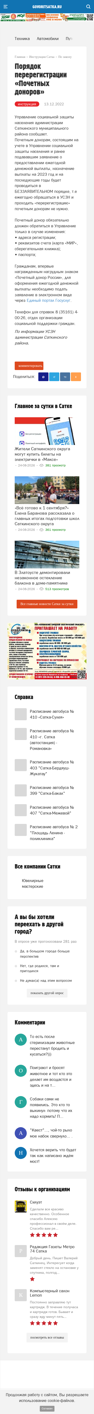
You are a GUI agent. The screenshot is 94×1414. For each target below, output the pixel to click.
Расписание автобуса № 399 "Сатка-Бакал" (52, 790)
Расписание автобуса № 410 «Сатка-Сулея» (52, 714)
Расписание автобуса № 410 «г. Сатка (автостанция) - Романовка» (52, 739)
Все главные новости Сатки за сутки (47, 604)
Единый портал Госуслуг (48, 300)
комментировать (30, 366)
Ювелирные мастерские (30, 883)
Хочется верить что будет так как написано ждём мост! (53, 1155)
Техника (22, 38)
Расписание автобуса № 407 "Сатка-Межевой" (52, 810)
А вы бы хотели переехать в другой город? (39, 924)
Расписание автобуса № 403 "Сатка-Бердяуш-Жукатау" (52, 768)
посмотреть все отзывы (47, 1337)
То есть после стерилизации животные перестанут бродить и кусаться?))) (52, 1045)
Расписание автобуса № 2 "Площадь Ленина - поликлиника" (54, 832)
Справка (24, 697)
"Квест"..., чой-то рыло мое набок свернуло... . (51, 1133)
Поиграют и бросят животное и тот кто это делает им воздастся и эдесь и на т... (51, 1076)
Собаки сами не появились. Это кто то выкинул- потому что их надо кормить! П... (51, 1108)
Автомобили (48, 38)
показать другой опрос (47, 993)
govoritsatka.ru (47, 7)
